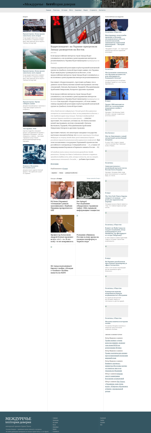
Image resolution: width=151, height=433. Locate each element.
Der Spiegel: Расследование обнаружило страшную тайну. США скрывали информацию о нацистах (88, 205)
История (64, 10)
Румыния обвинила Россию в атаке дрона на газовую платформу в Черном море (88, 238)
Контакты (102, 10)
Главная (48, 10)
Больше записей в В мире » (93, 178)
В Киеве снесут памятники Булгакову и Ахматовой (114, 376)
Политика (56, 10)
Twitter (102, 420)
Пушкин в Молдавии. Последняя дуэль (30, 167)
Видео (86, 10)
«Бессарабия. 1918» (29, 129)
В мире (65, 169)
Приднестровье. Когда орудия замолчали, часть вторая (34, 35)
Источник (55, 164)
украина (54, 172)
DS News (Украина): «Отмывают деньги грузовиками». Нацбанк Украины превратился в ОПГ (61, 205)
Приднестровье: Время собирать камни (31, 103)
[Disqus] (75, 301)
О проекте (93, 10)
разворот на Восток (71, 172)
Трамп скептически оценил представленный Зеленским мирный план (116, 355)
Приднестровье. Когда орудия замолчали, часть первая (34, 72)
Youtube (102, 422)
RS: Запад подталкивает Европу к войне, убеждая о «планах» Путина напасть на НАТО (62, 269)
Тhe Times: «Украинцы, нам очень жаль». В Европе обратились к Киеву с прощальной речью (116, 386)
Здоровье (78, 10)
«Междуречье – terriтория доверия (49, 4)
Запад (61, 172)
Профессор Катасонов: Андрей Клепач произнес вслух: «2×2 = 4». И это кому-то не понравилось (62, 238)
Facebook (103, 418)
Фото (71, 10)
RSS (101, 424)
